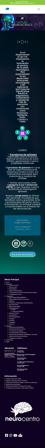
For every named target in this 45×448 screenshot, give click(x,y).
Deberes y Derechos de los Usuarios (16, 380)
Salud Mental (13, 315)
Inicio (7, 282)
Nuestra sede (13, 287)
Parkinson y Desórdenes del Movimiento (21, 303)
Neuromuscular (13, 304)
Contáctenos (9, 340)
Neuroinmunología (14, 306)
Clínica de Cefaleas (17, 311)
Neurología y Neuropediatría (17, 297)
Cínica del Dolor (13, 308)
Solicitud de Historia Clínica (17, 329)
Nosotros (8, 284)
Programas (9, 296)
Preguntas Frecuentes (15, 338)
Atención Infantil (14, 313)
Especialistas (13, 289)
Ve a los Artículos (22, 254)
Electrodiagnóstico (14, 317)
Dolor (14, 309)
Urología (11, 318)
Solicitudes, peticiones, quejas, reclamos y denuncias (21, 382)
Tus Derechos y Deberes (16, 331)
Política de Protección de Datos (18, 336)
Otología (11, 320)
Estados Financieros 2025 (13, 379)
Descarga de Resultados (16, 327)
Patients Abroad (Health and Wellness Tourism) (23, 334)
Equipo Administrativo (15, 290)
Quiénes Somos (13, 285)
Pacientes (9, 326)
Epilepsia (11, 301)
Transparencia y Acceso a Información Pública (23, 292)
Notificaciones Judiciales (13, 384)
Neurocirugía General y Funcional (19, 299)
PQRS (7, 342)
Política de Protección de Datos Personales (18, 386)
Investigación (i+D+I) (15, 294)
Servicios (12, 324)
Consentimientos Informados (18, 332)
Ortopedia (12, 322)
